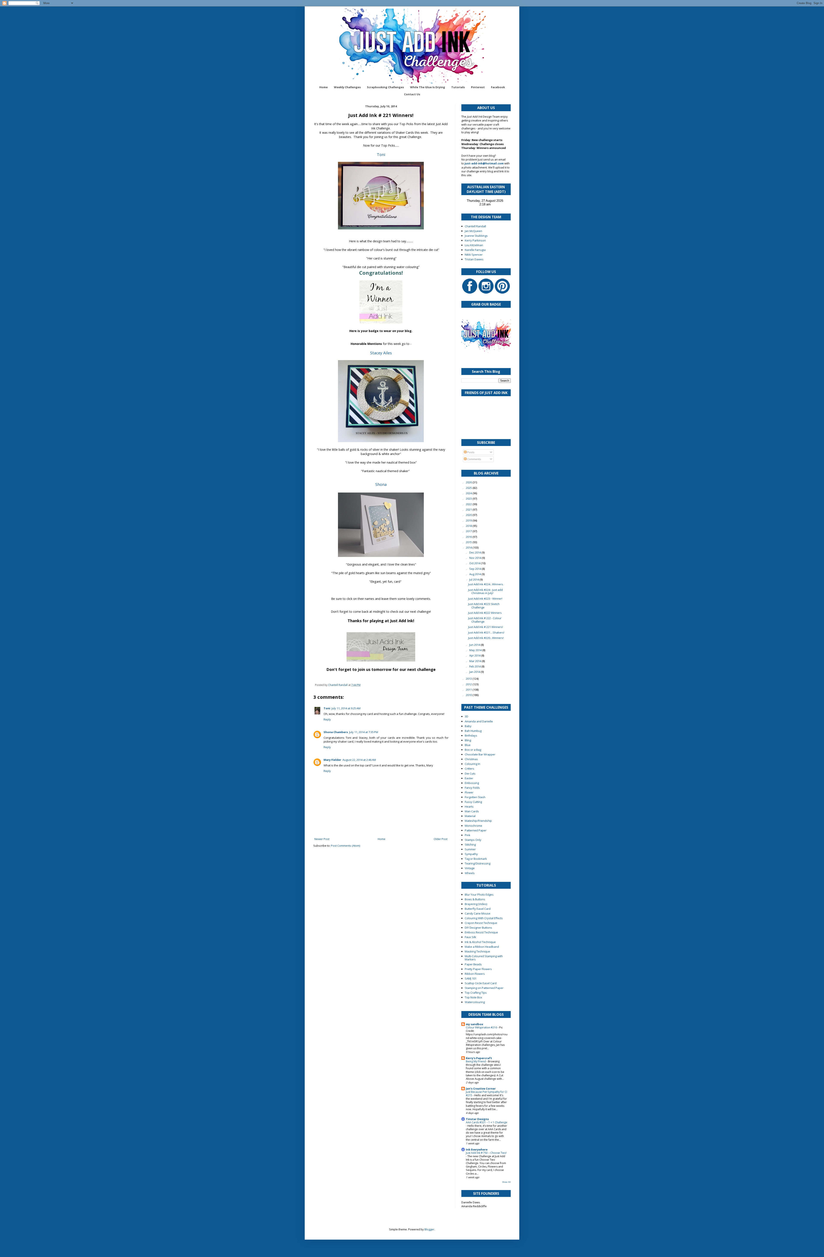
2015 (469, 542)
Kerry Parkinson (475, 240)
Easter (469, 778)
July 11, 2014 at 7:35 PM (363, 732)
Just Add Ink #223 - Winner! (485, 598)
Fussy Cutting (473, 802)
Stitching (470, 844)
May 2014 (475, 650)
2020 (469, 515)
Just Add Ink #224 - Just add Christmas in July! (485, 591)
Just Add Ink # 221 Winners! (485, 627)
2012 (469, 684)
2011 (469, 689)
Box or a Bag (473, 750)
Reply (327, 719)
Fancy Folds (472, 788)
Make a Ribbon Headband (482, 947)
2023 (469, 498)
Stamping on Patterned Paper (484, 988)
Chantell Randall (475, 226)
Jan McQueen (473, 231)
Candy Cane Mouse (477, 913)
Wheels (470, 873)
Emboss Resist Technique (481, 932)
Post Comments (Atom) (345, 846)
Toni (381, 154)
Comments (474, 459)
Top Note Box (473, 997)
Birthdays (471, 735)
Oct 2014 (475, 563)
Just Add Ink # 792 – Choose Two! (486, 1153)
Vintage (470, 868)
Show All (506, 1182)
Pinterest (478, 87)
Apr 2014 (475, 655)
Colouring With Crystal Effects (484, 918)
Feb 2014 (475, 666)
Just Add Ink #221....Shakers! (486, 632)
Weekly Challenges (347, 87)
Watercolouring (475, 1002)
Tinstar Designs (477, 1119)
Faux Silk (470, 937)
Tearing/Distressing (477, 863)
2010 (469, 695)
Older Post (440, 839)
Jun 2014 (475, 645)
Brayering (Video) (476, 904)
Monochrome (473, 826)
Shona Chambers (336, 732)
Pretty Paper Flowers (478, 969)
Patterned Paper (475, 830)
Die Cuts (470, 773)
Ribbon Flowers (475, 974)
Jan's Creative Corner (481, 1088)
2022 (469, 504)
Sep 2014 (475, 569)
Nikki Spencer (474, 254)
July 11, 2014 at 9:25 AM (346, 708)
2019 (469, 520)
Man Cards (472, 811)
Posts (470, 452)
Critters (469, 768)
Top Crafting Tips (476, 993)
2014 (469, 547)
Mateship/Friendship (478, 821)
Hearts (469, 806)
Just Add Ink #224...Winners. (486, 584)
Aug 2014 (475, 574)
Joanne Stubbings (476, 236)
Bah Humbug (473, 731)
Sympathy (471, 854)
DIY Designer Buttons (478, 927)
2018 (469, 526)
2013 (469, 679)
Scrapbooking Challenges (385, 87)
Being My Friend (476, 1061)
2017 (469, 531)
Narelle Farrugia (475, 250)
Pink (467, 835)
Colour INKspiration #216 (482, 1027)
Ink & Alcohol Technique (480, 942)
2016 (469, 537)
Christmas (471, 759)
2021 (469, 509)
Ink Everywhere (477, 1149)
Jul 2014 (474, 579)
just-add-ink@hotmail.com (484, 163)
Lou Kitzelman (474, 245)
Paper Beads (473, 964)
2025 (469, 488)
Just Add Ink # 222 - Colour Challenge (484, 619)
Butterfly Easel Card (478, 909)
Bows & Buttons (475, 899)
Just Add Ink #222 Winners (485, 613)
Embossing (472, 783)
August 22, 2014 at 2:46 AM (359, 760)
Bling (468, 740)
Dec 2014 (475, 552)
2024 (469, 493)
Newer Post (321, 839)
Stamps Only (473, 840)
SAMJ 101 (470, 978)
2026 (469, 482)
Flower (469, 792)
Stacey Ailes (381, 352)
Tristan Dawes (474, 259)
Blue (468, 745)
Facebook (498, 87)
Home (323, 87)
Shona (381, 484)
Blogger (429, 1229)
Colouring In (472, 764)
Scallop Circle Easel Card (481, 983)
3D (466, 716)
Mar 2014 (475, 661)
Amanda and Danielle (479, 721)
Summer (470, 849)
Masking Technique (477, 951)
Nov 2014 (475, 558)
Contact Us (412, 94)
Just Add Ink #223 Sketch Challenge (484, 605)
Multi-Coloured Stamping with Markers (484, 957)
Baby (468, 726)
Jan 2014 (475, 672)
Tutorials (458, 87)
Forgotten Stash (475, 797)
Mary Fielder (332, 760)
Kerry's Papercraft (479, 1058)
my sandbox (474, 1024)
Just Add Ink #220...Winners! (486, 638)
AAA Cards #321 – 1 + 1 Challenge (486, 1122)
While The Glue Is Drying (427, 87)
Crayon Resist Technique (481, 923)
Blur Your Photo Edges (479, 894)
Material (470, 816)
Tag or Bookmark (476, 859)
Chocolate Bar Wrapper (480, 754)
